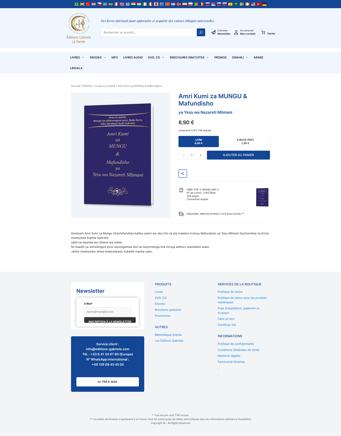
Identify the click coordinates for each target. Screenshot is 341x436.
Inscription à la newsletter (109, 321)
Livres (75, 57)
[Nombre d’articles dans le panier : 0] (263, 32)
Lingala (76, 68)
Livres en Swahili (105, 86)
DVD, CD (154, 57)
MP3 (115, 57)
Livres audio (133, 57)
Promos (220, 57)
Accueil (75, 86)
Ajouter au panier (238, 155)
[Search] (201, 32)
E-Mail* (88, 303)
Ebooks (96, 57)
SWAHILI (238, 57)
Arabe (258, 57)
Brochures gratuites (187, 57)
